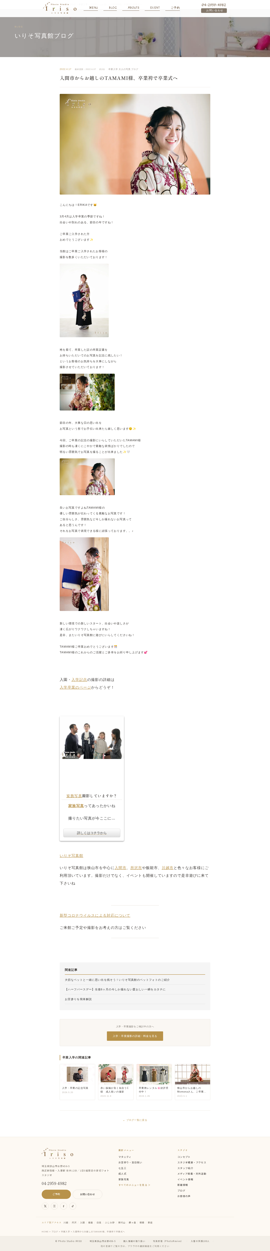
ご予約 (56, 1194)
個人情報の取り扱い (134, 1241)
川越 (66, 1222)
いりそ (65, 856)
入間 (82, 1222)
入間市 (120, 868)
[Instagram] (54, 1206)
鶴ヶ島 (132, 1222)
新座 (150, 1222)
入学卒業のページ (75, 687)
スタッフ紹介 (185, 1168)
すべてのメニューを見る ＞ (134, 1185)
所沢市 (136, 868)
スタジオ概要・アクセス (191, 1162)
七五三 (122, 1168)
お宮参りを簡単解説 (78, 999)
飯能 (90, 1222)
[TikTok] (72, 1206)
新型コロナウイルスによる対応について (95, 915)
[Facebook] (63, 1206)
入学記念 (79, 680)
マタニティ (125, 1157)
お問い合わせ (214, 10)
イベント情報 (185, 1179)
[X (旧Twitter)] (45, 1206)
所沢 (74, 1222)
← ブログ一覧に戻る (135, 1120)
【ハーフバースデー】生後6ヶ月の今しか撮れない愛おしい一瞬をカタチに (115, 989)
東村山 (121, 1222)
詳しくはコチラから (92, 833)
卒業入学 (113, 69)
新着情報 (182, 1185)
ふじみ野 (110, 1222)
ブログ (134, 69)
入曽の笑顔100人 (200, 1241)
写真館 (77, 856)
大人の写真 (125, 69)
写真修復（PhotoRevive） (168, 1241)
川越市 (167, 868)
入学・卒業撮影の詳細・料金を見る (135, 1036)
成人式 (122, 1173)
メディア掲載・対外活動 (191, 1173)
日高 (99, 1222)
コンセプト (184, 1157)
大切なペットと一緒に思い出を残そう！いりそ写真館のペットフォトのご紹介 (117, 979)
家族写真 (74, 795)
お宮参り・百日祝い (130, 1162)
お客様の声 (184, 1196)
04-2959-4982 (214, 5)
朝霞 (142, 1222)
